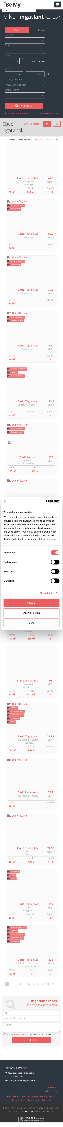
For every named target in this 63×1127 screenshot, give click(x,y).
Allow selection (31, 613)
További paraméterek (17, 113)
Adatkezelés (51, 1091)
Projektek (15, 1096)
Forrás (34, 1111)
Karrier (37, 1100)
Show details (47, 593)
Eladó (16, 30)
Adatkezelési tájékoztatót (19, 1034)
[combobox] (25, 40)
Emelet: (31, 411)
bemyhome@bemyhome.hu (22, 1080)
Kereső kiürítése (50, 113)
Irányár (8, 55)
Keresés (26, 106)
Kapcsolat (46, 1100)
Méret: (11, 188)
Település (9, 34)
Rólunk (29, 1100)
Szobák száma (12, 89)
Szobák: (51, 188)
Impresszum (51, 1087)
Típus (7, 45)
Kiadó (41, 30)
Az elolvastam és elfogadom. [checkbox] (28, 1034)
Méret (7, 68)
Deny (31, 623)
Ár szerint (39, 139)
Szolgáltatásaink (39, 1096)
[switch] (55, 562)
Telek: (31, 188)
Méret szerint (52, 139)
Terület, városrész (13, 79)
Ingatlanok (25, 1096)
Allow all (31, 603)
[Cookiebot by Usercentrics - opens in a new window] (46, 502)
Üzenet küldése (31, 1040)
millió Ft (51, 181)
